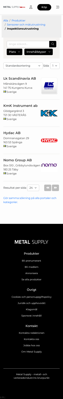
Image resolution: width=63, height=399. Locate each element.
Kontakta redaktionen (31, 332)
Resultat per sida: (15, 187)
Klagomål (31, 309)
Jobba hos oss (31, 345)
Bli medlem (31, 266)
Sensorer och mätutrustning (26, 24)
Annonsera (31, 273)
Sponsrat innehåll (31, 315)
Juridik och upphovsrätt (32, 303)
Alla (5, 20)
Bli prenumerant (31, 260)
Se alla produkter (31, 279)
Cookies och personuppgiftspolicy (32, 296)
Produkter (18, 20)
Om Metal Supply (31, 351)
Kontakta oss (31, 339)
